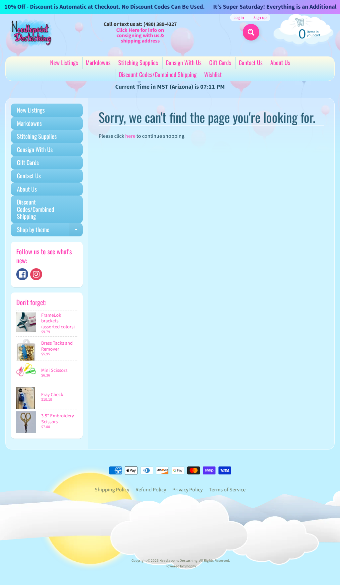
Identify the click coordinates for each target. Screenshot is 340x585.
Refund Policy (150, 489)
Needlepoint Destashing (178, 560)
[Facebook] (22, 274)
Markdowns (98, 62)
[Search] (251, 32)
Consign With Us (184, 62)
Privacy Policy (187, 489)
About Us (280, 62)
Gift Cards (220, 62)
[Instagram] (36, 274)
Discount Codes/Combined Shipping (158, 74)
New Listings (64, 62)
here (130, 136)
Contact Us (251, 62)
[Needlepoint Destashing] (30, 32)
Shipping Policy (112, 489)
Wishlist (213, 74)
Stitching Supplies (138, 62)
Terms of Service (227, 489)
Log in (238, 18)
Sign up (260, 18)
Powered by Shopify (180, 566)
